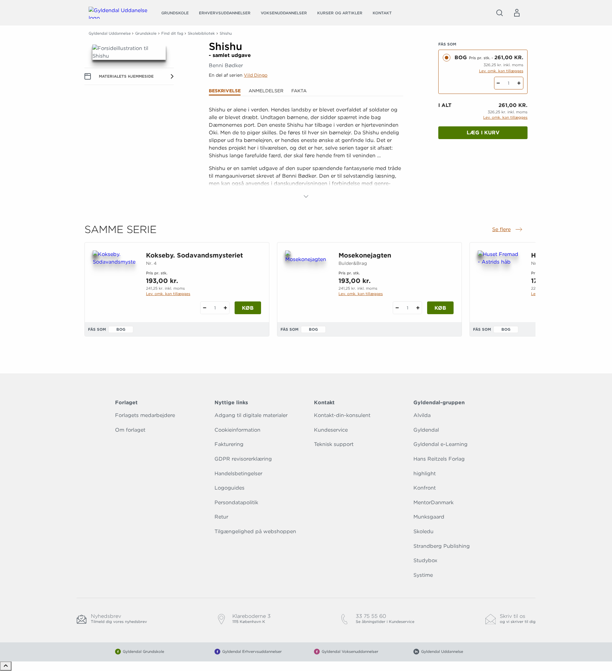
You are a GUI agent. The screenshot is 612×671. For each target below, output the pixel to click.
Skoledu (423, 531)
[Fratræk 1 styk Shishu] (498, 83)
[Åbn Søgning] (499, 13)
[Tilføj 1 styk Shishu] (519, 83)
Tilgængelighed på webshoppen (255, 531)
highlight (424, 473)
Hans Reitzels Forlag (439, 459)
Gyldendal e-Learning (440, 444)
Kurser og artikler (339, 13)
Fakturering (229, 444)
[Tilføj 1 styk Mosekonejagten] (418, 308)
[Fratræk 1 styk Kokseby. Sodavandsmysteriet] (204, 308)
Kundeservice (331, 430)
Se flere (507, 229)
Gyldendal (426, 430)
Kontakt (382, 13)
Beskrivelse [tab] (225, 90)
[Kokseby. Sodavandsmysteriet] (114, 281)
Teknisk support (333, 444)
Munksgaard (428, 517)
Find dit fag (172, 33)
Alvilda (422, 415)
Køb (248, 308)
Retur (221, 517)
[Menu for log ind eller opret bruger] (517, 13)
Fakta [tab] (299, 90)
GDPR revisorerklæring (243, 459)
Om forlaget (130, 430)
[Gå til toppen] (5, 666)
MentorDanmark (433, 502)
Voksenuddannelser (284, 13)
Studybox (425, 560)
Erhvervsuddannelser (225, 13)
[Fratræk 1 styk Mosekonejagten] (397, 308)
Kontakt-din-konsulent (342, 415)
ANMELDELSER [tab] (266, 90)
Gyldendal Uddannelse (110, 33)
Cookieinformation (237, 430)
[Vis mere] (306, 196)
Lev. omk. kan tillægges (501, 70)
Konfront (424, 488)
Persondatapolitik (236, 502)
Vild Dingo (255, 75)
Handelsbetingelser (238, 473)
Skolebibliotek (201, 33)
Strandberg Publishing (441, 546)
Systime (423, 575)
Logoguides (229, 488)
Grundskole (175, 13)
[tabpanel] (306, 153)
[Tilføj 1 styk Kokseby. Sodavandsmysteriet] (225, 308)
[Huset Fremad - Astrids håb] (499, 281)
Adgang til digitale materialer (251, 415)
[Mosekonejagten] (306, 281)
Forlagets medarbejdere (145, 415)
